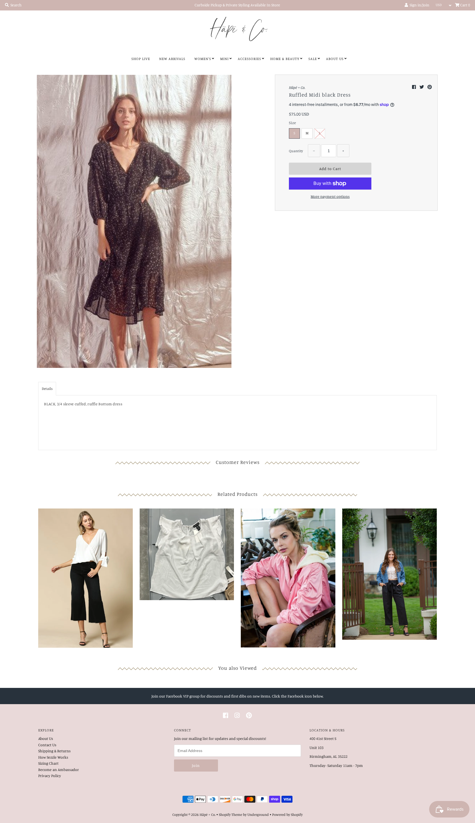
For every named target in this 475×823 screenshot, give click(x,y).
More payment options (330, 196)
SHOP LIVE (140, 58)
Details (47, 388)
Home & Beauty (284, 58)
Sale (312, 58)
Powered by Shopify (287, 814)
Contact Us (47, 744)
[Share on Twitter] (422, 87)
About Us (335, 58)
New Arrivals (172, 58)
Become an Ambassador (58, 769)
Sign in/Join (418, 4)
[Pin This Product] (429, 87)
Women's (202, 58)
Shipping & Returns (54, 750)
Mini (224, 58)
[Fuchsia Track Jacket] (288, 577)
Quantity (296, 151)
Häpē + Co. (208, 814)
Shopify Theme (230, 814)
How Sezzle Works (53, 757)
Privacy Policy (49, 775)
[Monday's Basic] (187, 553)
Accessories (249, 58)
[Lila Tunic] (85, 577)
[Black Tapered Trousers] (389, 573)
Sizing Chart (48, 763)
